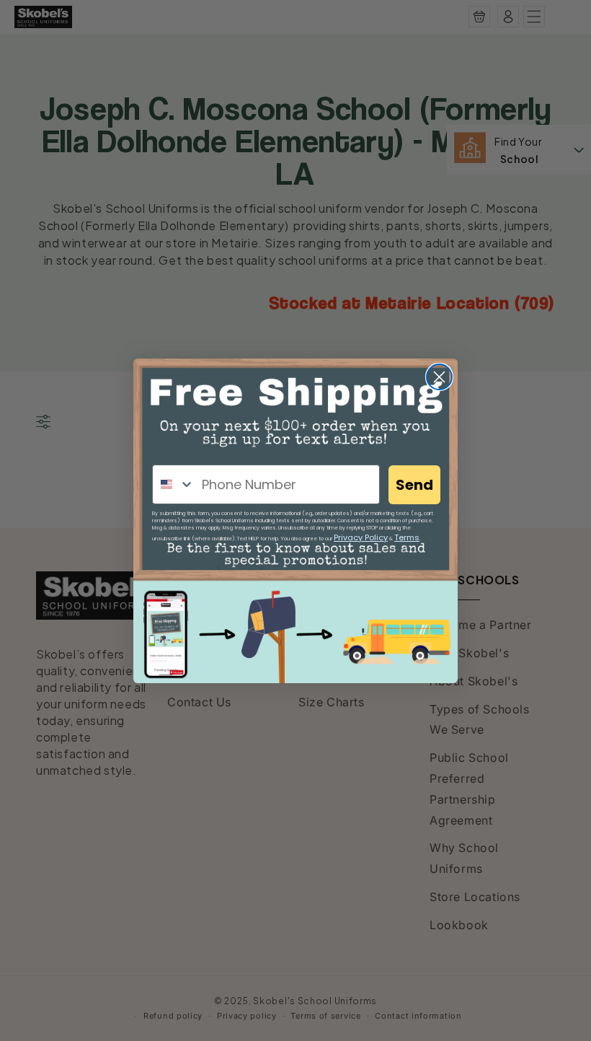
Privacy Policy (361, 537)
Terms (406, 537)
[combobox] (174, 484)
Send (414, 485)
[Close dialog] (439, 377)
